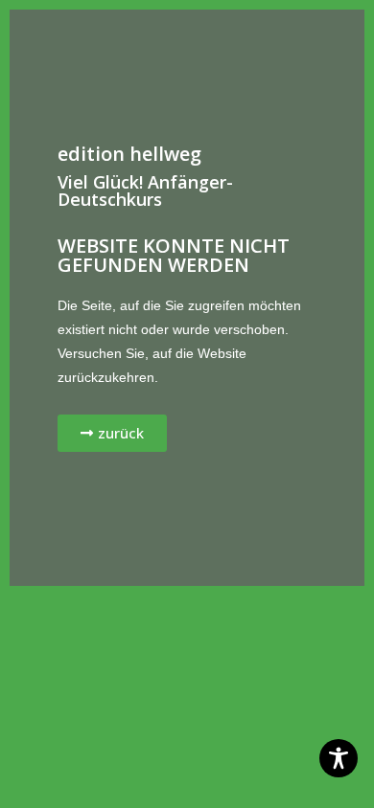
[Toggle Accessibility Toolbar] (338, 758)
